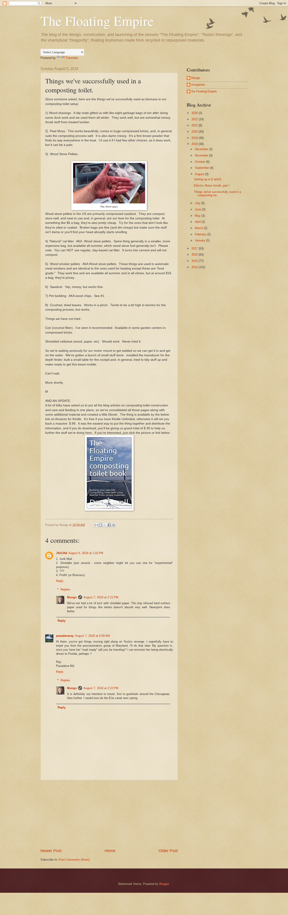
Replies (65, 589)
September (202, 167)
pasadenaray (65, 635)
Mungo (72, 597)
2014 (195, 267)
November (202, 155)
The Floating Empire (97, 21)
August (200, 174)
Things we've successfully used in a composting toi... (217, 193)
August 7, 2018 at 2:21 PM (100, 597)
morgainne (198, 84)
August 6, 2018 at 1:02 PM (85, 553)
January (200, 240)
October (200, 161)
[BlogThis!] (101, 525)
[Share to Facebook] (109, 525)
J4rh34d (61, 553)
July (198, 203)
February (201, 234)
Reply (59, 581)
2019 (195, 138)
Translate (72, 58)
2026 (195, 113)
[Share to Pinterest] (113, 525)
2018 (195, 144)
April (198, 221)
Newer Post (50, 850)
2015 (195, 261)
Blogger (164, 884)
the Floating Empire (204, 91)
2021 (195, 125)
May (198, 215)
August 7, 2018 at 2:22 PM (100, 688)
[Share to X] (105, 525)
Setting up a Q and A (207, 179)
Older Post (168, 850)
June (198, 209)
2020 (195, 131)
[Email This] (96, 525)
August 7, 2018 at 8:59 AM (92, 635)
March (199, 228)
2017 (195, 248)
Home (110, 850)
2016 (195, 254)
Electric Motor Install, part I (212, 185)
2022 (195, 119)
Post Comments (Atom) (74, 859)
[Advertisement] (109, 814)
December (202, 149)
